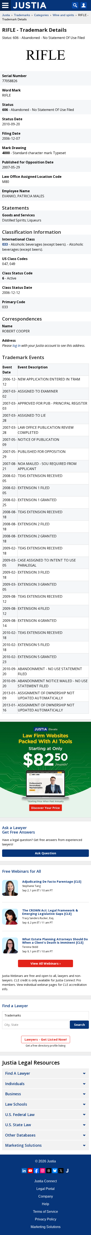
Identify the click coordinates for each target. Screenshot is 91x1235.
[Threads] (48, 1170)
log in (16, 345)
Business (13, 1093)
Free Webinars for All (21, 871)
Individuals (15, 1083)
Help (45, 1204)
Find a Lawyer (15, 1005)
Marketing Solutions (23, 1145)
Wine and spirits (63, 15)
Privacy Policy (45, 1219)
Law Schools (16, 1104)
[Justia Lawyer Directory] (67, 1170)
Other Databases (20, 1135)
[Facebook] (36, 1170)
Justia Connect (45, 1181)
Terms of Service (45, 1211)
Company (45, 1196)
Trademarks (22, 15)
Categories (41, 15)
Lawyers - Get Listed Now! (46, 1039)
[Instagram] (42, 1170)
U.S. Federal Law (19, 1114)
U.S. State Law (18, 1124)
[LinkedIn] (24, 1170)
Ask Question (45, 853)
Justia (6, 15)
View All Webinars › (45, 963)
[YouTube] (30, 1170)
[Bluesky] (54, 1170)
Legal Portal (45, 1189)
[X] (60, 1170)
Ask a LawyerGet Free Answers (18, 830)
